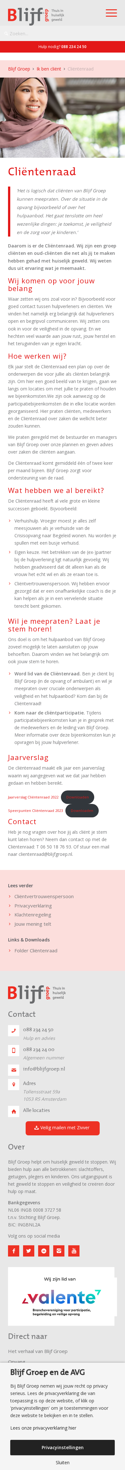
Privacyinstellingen (63, 1447)
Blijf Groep (19, 69)
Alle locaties (36, 1110)
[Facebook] (13, 1251)
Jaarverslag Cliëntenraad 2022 (33, 797)
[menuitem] (108, 13)
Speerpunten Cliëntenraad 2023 (35, 810)
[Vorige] (22, 1292)
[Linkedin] (43, 1251)
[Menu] (108, 13)
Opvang (16, 1361)
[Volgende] (102, 1292)
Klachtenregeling (32, 914)
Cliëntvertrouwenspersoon (44, 896)
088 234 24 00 (38, 1049)
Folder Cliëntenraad (35, 950)
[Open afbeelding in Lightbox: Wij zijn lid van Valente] (107, 1323)
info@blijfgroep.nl (44, 1069)
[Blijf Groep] (51, 16)
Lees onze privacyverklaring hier (43, 1428)
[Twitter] (28, 1251)
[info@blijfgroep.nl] (13, 1070)
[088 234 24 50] (13, 1030)
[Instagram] (58, 1251)
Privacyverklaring (33, 905)
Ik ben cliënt (49, 69)
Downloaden (77, 797)
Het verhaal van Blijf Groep (38, 1351)
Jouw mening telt (32, 924)
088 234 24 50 (74, 46)
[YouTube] (73, 1251)
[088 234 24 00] (13, 1050)
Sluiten (63, 1462)
